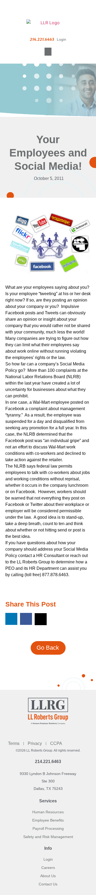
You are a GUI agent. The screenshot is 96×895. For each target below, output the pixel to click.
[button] (48, 52)
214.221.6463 (48, 761)
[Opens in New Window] (50, 246)
